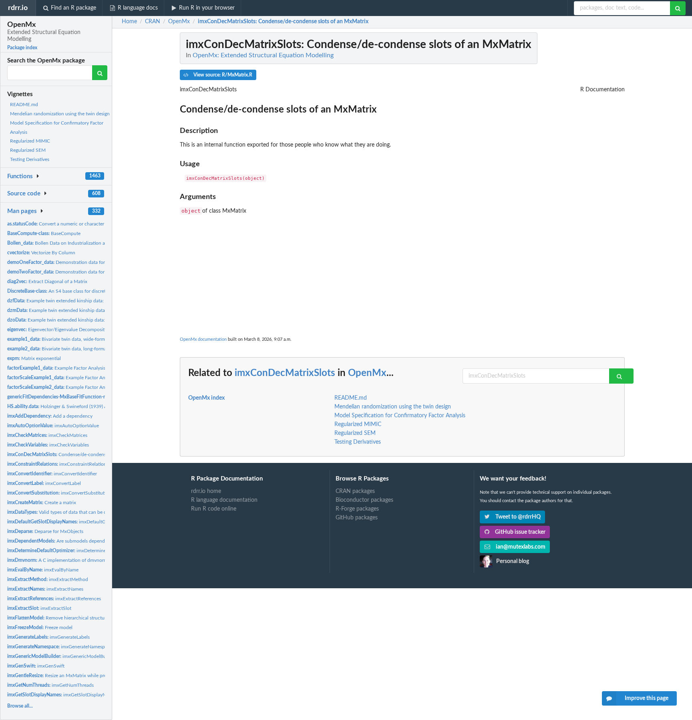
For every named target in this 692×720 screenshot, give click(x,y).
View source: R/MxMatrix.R (222, 74)
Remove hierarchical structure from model (70, 617)
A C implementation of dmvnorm (57, 560)
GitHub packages (357, 518)
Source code (23, 194)
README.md (24, 104)
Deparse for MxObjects (45, 531)
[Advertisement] (402, 271)
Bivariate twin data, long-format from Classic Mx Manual (83, 348)
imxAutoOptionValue (53, 425)
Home (129, 21)
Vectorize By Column (41, 252)
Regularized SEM (28, 150)
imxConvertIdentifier (52, 473)
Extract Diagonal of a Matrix (47, 281)
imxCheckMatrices (47, 435)
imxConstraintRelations (58, 464)
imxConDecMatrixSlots (285, 373)
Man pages (22, 211)
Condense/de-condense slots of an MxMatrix (80, 454)
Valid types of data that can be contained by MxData (78, 512)
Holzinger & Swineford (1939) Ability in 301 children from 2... (88, 406)
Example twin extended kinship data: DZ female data (72, 300)
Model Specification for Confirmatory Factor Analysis (399, 415)
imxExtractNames (45, 589)
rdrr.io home (206, 491)
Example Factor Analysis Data (62, 368)
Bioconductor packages (364, 500)
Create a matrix (41, 502)
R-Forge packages (357, 509)
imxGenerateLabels (48, 637)
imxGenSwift (35, 666)
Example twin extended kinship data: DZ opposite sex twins (80, 320)
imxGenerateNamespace (59, 646)
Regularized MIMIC (30, 141)
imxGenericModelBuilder (61, 656)
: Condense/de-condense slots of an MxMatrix (283, 21)
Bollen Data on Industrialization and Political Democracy (80, 243)
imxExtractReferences (54, 598)
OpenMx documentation (203, 339)
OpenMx (367, 373)
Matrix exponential (34, 358)
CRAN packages (355, 491)
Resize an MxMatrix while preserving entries (72, 675)
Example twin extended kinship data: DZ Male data (71, 310)
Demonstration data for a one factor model (76, 262)
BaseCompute (43, 233)
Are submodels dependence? (62, 541)
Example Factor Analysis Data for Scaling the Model (90, 377)
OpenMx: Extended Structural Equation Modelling (263, 55)
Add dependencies (84, 396)
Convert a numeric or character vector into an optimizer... (83, 223)
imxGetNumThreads (50, 685)
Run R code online (213, 509)
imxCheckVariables (48, 444)
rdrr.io (18, 7)
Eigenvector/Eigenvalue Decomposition (59, 329)
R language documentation (224, 500)
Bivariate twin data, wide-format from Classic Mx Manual (84, 339)
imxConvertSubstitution (59, 493)
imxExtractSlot (39, 608)
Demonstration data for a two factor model (76, 271)
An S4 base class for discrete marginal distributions (81, 291)
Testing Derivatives (29, 159)
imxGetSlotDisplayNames (62, 694)
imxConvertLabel (44, 483)
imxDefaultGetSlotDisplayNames (77, 521)
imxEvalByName (42, 569)
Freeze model (39, 627)
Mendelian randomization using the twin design (60, 113)
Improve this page (646, 698)
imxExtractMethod (47, 579)
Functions (20, 176)
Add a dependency (50, 416)
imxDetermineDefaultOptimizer (75, 550)
